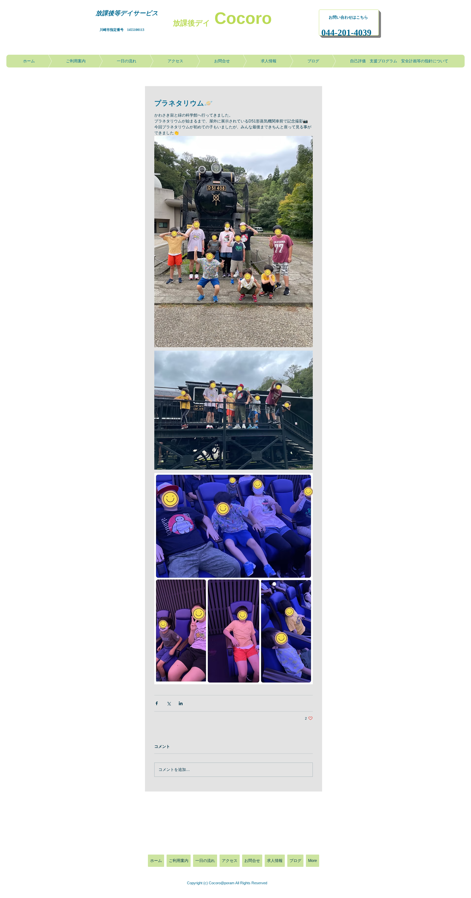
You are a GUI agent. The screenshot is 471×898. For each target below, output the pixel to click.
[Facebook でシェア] (156, 703)
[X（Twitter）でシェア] (168, 703)
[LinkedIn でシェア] (180, 703)
